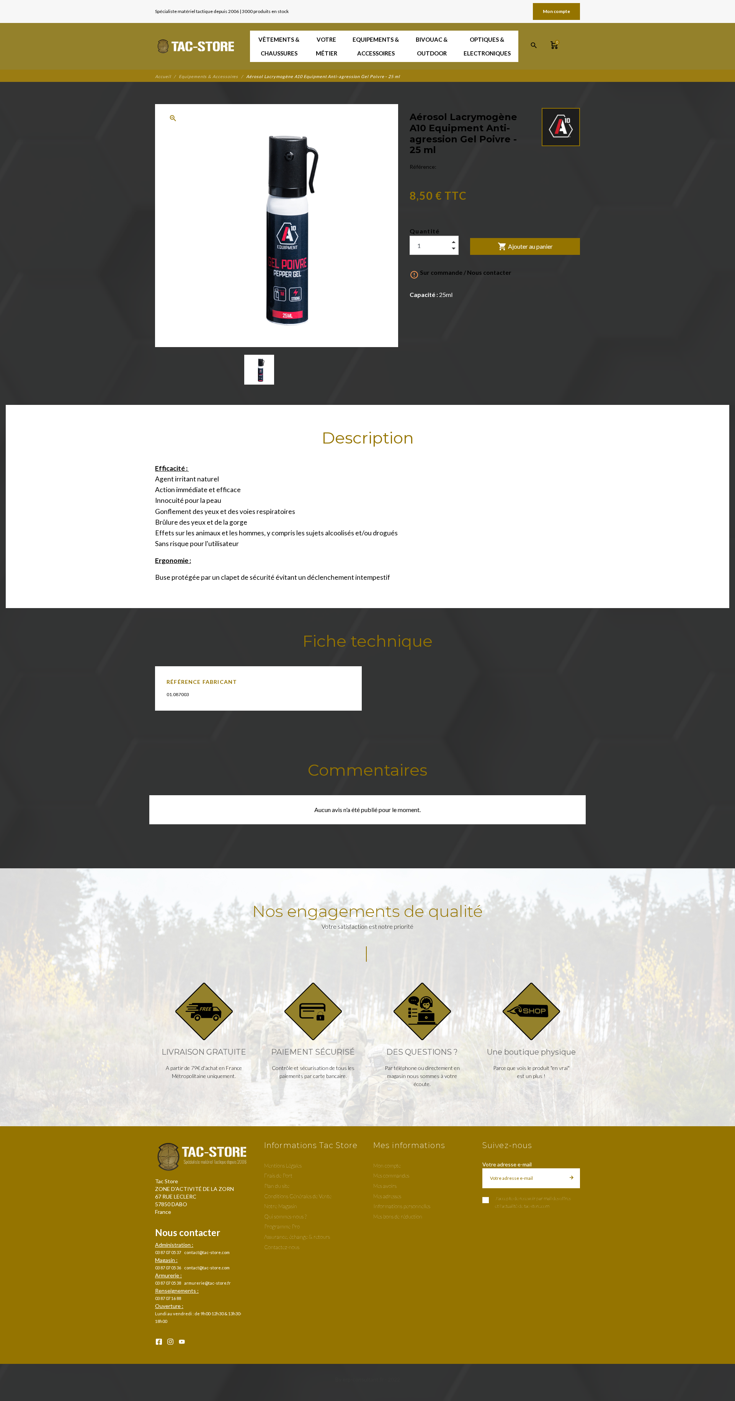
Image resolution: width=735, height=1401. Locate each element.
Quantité (425, 231)
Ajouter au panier (525, 246)
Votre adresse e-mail (507, 1164)
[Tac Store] (196, 46)
